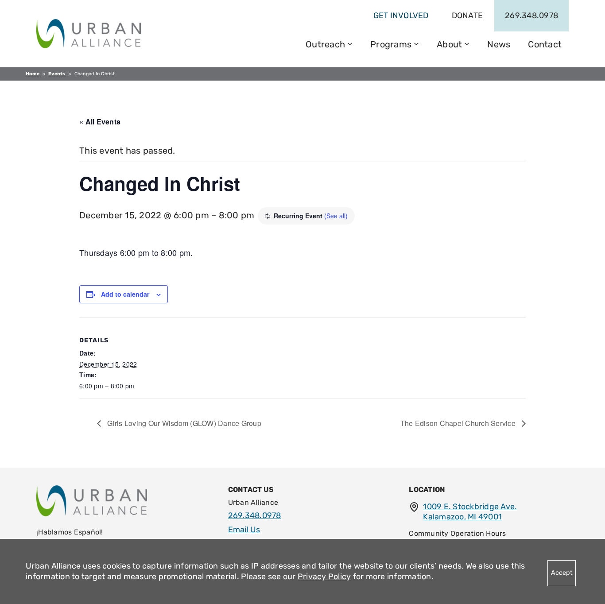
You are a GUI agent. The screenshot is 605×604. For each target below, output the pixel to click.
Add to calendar (125, 294)
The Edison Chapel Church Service (458, 423)
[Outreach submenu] (350, 43)
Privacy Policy (324, 576)
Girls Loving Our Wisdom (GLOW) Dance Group (183, 423)
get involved (401, 15)
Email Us (244, 529)
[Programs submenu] (416, 43)
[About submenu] (466, 43)
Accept (562, 573)
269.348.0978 (531, 15)
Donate (467, 15)
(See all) (336, 215)
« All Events (99, 121)
